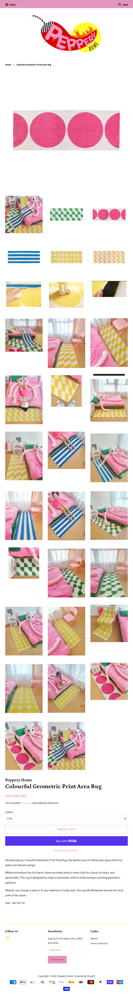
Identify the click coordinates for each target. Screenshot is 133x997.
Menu (12, 4)
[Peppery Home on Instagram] (7, 939)
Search (94, 938)
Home (8, 64)
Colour (9, 812)
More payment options (67, 850)
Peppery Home (65, 976)
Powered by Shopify (84, 976)
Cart (125, 5)
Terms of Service (99, 943)
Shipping (26, 803)
